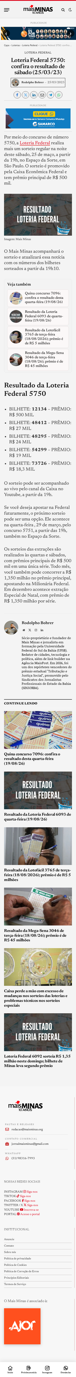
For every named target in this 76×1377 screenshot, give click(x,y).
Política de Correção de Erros (21, 1271)
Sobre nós (10, 1252)
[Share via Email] (42, 94)
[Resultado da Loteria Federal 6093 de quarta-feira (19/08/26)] (38, 790)
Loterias (16, 45)
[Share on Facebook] (17, 94)
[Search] (63, 9)
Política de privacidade (17, 1258)
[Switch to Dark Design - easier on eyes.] (69, 10)
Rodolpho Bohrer (32, 82)
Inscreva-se (31, 1209)
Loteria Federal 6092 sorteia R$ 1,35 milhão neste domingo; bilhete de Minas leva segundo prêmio (37, 1061)
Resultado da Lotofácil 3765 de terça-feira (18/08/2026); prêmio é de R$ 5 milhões (37, 875)
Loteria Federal (29, 45)
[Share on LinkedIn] (33, 94)
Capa (6, 45)
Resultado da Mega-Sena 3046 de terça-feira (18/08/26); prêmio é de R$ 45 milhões (35, 936)
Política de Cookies (15, 1265)
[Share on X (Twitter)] (25, 94)
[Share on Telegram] (50, 94)
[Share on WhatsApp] (58, 94)
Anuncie (9, 1239)
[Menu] (6, 9)
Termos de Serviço (15, 1284)
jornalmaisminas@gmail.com (30, 1144)
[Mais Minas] (38, 10)
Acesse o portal (30, 1214)
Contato (9, 1246)
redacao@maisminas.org (27, 1129)
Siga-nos (31, 1191)
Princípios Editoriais (16, 1278)
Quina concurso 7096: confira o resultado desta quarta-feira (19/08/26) (32, 759)
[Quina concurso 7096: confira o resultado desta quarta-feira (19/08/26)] (38, 730)
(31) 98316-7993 (23, 1158)
